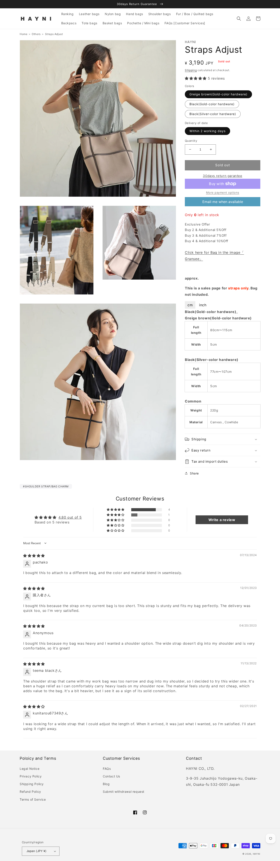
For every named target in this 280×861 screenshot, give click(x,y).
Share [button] (194, 473)
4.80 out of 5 (70, 517)
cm (190, 305)
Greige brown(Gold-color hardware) (218, 94)
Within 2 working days (207, 131)
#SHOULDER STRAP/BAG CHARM (46, 486)
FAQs (107, 768)
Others (36, 34)
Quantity (191, 140)
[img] (34, 555)
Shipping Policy (32, 784)
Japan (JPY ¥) (36, 851)
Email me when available (222, 202)
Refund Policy (30, 791)
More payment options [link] (222, 192)
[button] (239, 18)
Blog (106, 784)
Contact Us (111, 776)
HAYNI (257, 853)
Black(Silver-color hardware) (212, 114)
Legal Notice (29, 768)
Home (23, 34)
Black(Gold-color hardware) (211, 104)
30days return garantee (222, 176)
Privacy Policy (31, 776)
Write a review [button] (221, 520)
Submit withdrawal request (123, 791)
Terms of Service (33, 799)
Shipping (191, 70)
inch (202, 305)
